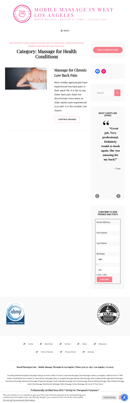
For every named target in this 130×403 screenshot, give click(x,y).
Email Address (103, 222)
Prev (97, 196)
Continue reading (69, 120)
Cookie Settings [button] (109, 397)
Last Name (102, 243)
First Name (102, 232)
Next (118, 196)
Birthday (101, 253)
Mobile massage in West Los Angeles (74, 12)
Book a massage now (108, 50)
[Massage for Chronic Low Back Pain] (26, 78)
